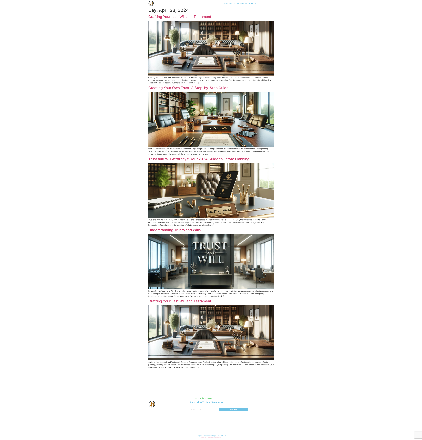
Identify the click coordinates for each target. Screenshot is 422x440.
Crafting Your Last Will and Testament (179, 17)
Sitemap (203, 437)
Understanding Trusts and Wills (174, 230)
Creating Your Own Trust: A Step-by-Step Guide (188, 88)
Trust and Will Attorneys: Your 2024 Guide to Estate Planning (198, 159)
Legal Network (217, 437)
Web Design (210, 437)
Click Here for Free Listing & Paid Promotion (242, 3)
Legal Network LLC (219, 436)
